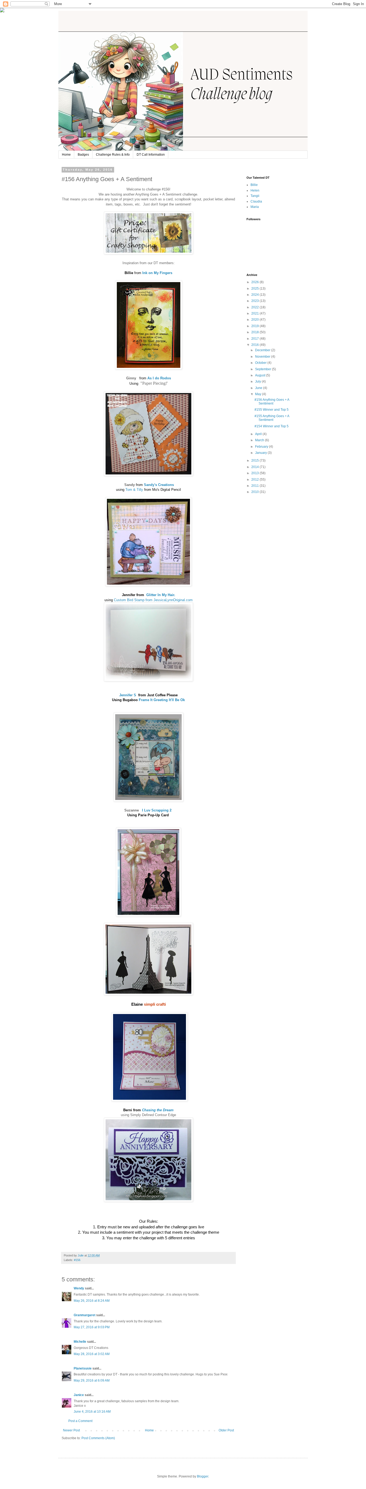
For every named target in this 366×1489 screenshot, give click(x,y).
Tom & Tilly (134, 490)
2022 (255, 307)
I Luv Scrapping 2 (157, 810)
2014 (255, 467)
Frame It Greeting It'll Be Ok (162, 700)
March (260, 440)
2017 (255, 339)
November (263, 356)
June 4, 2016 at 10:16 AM (92, 1411)
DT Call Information (151, 154)
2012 (255, 479)
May (258, 394)
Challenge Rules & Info (113, 154)
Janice (79, 1395)
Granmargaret (84, 1315)
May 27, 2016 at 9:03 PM (92, 1327)
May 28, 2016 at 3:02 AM (92, 1354)
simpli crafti (155, 1004)
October (261, 363)
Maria (255, 207)
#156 (77, 1260)
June (259, 388)
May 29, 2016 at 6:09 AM (92, 1380)
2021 (255, 313)
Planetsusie (83, 1368)
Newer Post (71, 1430)
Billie (254, 185)
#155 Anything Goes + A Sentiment (272, 418)
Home (66, 154)
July (258, 381)
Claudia (256, 201)
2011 (255, 486)
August (260, 375)
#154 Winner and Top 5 (272, 426)
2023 (255, 301)
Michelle (80, 1342)
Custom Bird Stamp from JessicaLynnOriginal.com (153, 600)
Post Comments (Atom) (98, 1438)
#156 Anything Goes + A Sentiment (272, 401)
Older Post (226, 1430)
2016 (255, 345)
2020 (255, 319)
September (263, 369)
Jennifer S (128, 695)
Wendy (79, 1288)
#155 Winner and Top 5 (272, 409)
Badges (83, 154)
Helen (255, 190)
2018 (255, 332)
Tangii (255, 196)
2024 (255, 295)
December (263, 350)
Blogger (202, 1476)
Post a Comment (80, 1421)
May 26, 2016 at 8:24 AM (92, 1301)
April (259, 434)
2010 (255, 492)
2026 (255, 282)
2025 (255, 288)
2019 (255, 326)
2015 (255, 460)
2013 (255, 473)
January (261, 453)
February (262, 446)
